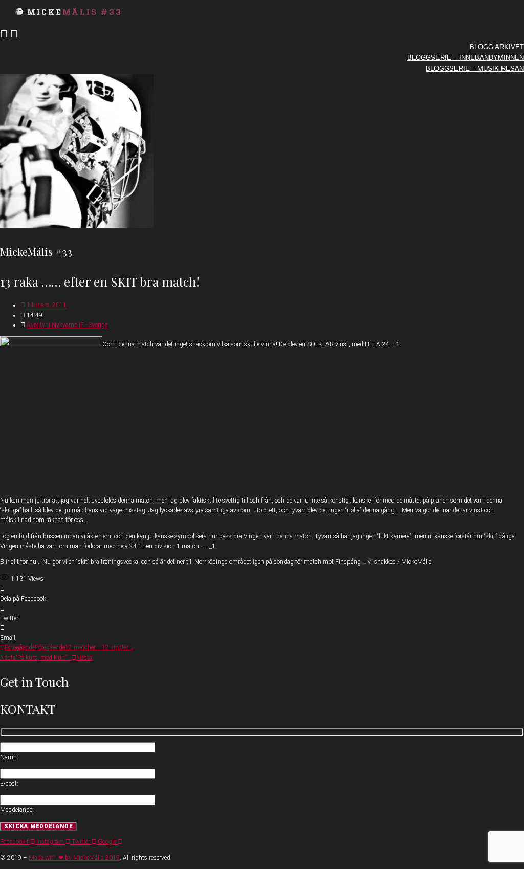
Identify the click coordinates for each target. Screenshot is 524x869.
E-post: (9, 783)
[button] (262, 593)
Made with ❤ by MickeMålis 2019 (74, 857)
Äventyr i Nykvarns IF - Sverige (67, 325)
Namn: (9, 757)
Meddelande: (17, 809)
